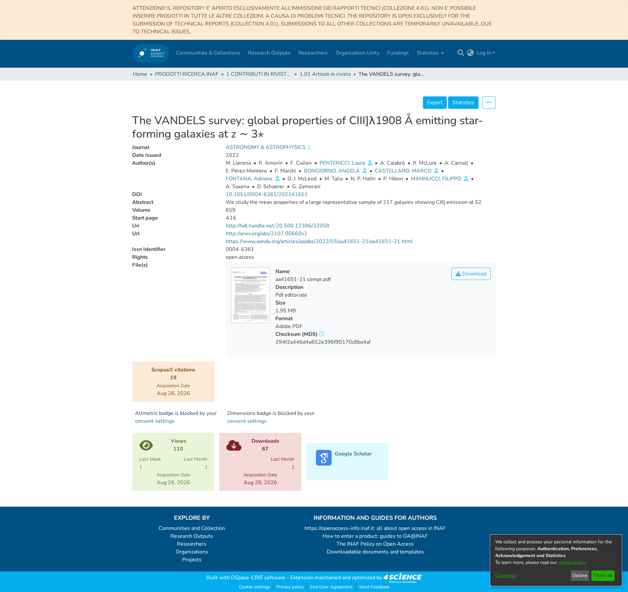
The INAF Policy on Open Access (375, 544)
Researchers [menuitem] (313, 53)
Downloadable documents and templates (375, 551)
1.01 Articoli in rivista (325, 74)
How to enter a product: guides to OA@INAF (375, 536)
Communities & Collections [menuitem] (208, 53)
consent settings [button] (154, 421)
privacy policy (571, 562)
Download (473, 273)
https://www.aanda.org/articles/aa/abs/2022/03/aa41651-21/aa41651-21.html (319, 241)
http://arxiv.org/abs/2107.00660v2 (266, 233)
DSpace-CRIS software (258, 577)
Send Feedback (374, 587)
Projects (191, 559)
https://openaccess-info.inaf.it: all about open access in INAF (375, 528)
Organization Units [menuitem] (357, 53)
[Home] (150, 53)
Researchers (191, 544)
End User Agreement (331, 587)
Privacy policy (290, 587)
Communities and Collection (192, 528)
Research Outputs (191, 536)
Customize (505, 575)
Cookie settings (254, 587)
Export (435, 102)
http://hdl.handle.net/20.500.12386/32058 (277, 225)
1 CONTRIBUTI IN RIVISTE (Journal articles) (259, 74)
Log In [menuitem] (484, 53)
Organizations (192, 551)
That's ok (603, 575)
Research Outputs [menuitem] (269, 53)
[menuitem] (429, 53)
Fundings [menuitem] (398, 53)
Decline (579, 575)
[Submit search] (461, 53)
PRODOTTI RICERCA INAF (186, 74)
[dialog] (556, 560)
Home (140, 74)
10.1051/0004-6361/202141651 (267, 194)
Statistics (463, 102)
